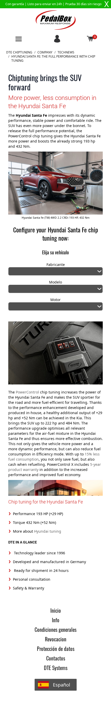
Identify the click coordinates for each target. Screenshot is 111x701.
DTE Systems (55, 668)
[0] (90, 39)
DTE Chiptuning (19, 52)
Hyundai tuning (47, 531)
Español (61, 685)
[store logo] (56, 20)
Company (44, 52)
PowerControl (27, 392)
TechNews (66, 52)
